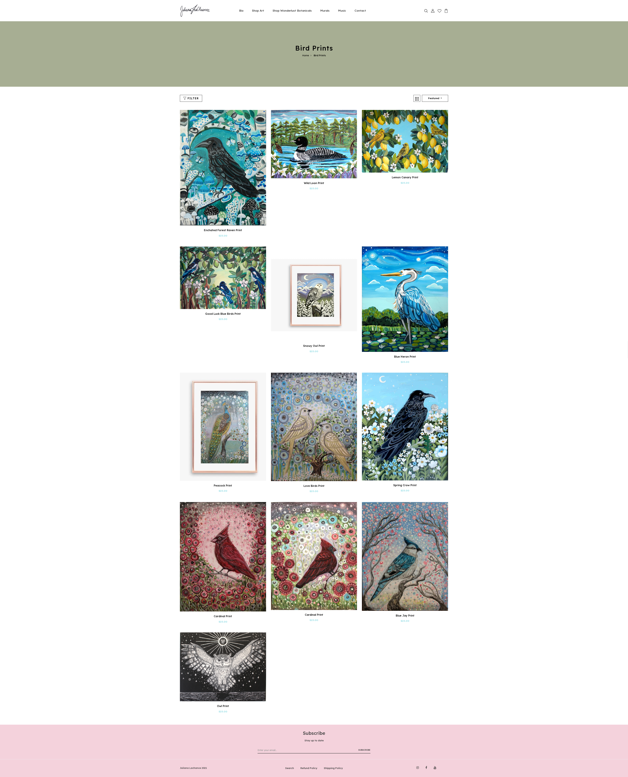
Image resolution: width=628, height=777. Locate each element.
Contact (360, 10)
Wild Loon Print (314, 183)
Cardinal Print (223, 616)
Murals (325, 10)
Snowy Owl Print (314, 345)
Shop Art (258, 10)
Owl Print (223, 706)
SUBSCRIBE (364, 750)
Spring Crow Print (405, 485)
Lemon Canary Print (405, 177)
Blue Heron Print (405, 356)
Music (342, 10)
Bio (241, 10)
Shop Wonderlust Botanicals (292, 10)
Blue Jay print (405, 615)
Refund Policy (308, 768)
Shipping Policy (333, 768)
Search (289, 768)
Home (305, 55)
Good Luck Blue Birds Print (223, 313)
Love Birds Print (314, 485)
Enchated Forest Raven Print (223, 230)
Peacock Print (223, 485)
